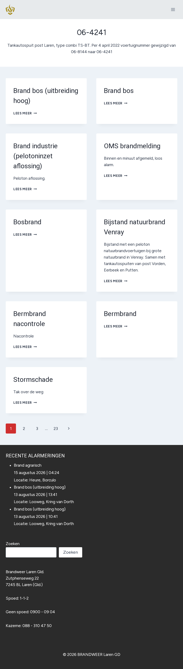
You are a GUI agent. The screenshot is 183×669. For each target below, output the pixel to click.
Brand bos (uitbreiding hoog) (40, 487)
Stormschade (33, 379)
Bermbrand (120, 314)
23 (56, 428)
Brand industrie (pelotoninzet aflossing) (35, 156)
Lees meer (25, 113)
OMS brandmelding (132, 146)
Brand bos (119, 91)
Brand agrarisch (27, 465)
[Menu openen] (172, 9)
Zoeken (13, 543)
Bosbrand (27, 222)
